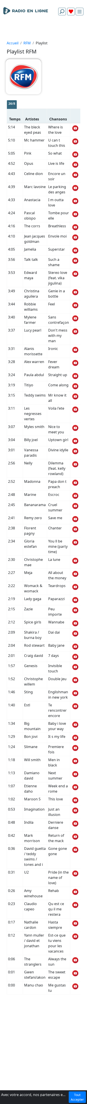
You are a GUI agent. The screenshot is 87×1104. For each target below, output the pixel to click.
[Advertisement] (43, 29)
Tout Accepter (77, 1097)
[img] (79, 12)
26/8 (11, 103)
